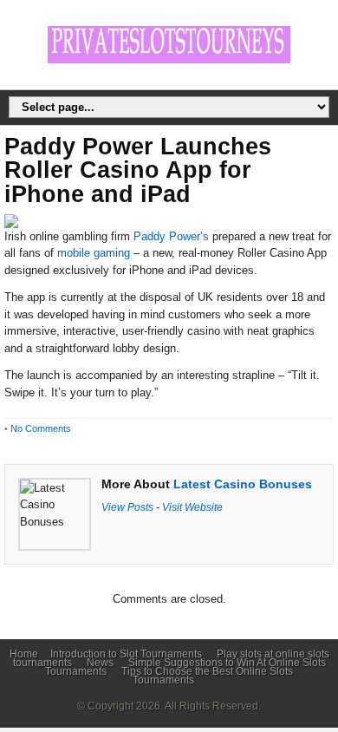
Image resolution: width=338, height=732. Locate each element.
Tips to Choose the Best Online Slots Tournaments (207, 675)
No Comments (40, 428)
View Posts (127, 507)
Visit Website (192, 507)
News (100, 663)
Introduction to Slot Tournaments (126, 654)
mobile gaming (93, 252)
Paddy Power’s (171, 236)
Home (24, 654)
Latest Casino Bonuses (242, 484)
